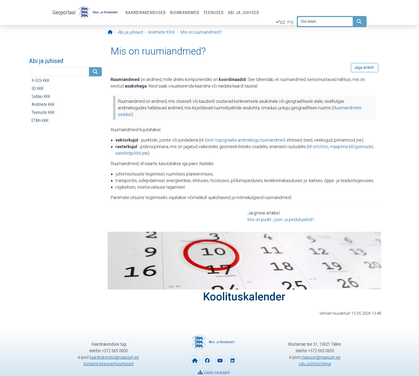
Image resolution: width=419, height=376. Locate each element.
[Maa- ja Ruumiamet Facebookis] (207, 360)
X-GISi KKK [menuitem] (40, 80)
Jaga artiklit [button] (364, 67)
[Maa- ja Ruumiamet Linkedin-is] (232, 360)
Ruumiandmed (184, 12)
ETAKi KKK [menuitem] (40, 120)
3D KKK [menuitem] (38, 88)
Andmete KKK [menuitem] (43, 104)
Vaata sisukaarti (216, 372)
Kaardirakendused (146, 12)
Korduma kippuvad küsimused (108, 363)
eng (290, 21)
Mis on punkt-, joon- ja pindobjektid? (280, 219)
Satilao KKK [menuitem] (41, 96)
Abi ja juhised (243, 12)
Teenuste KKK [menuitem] (43, 112)
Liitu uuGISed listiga (315, 363)
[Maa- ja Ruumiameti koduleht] (195, 360)
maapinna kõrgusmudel (351, 146)
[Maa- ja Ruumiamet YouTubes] (220, 360)
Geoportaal (64, 12)
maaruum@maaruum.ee (320, 357)
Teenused (213, 12)
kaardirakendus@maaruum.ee (114, 357)
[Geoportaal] (98, 12)
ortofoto (320, 146)
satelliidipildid (128, 153)
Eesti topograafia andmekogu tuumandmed (245, 140)
